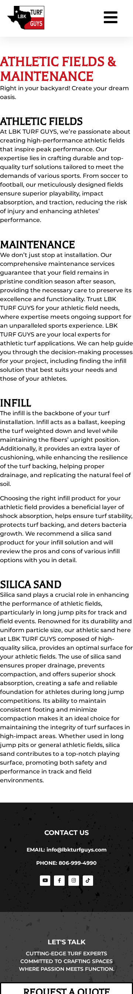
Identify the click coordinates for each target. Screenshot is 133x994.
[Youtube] (45, 880)
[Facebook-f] (59, 880)
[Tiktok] (88, 880)
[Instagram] (73, 880)
